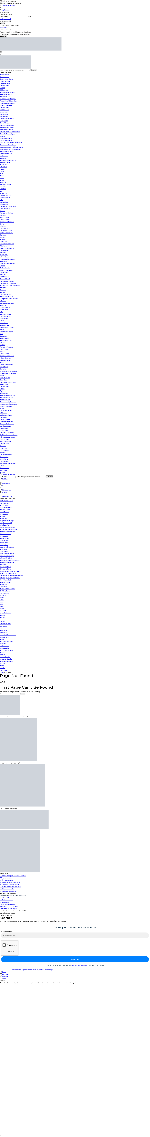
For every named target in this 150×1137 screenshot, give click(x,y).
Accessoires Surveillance (8, 373)
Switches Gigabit (5, 441)
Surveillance (4, 428)
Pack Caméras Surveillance (8, 434)
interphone (3, 287)
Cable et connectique (7, 243)
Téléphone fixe (5, 399)
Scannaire (3, 289)
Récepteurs (4, 366)
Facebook (3, 27)
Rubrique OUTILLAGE (7, 281)
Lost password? (5, 18)
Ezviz (1, 333)
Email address (5, 29)
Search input (4, 70)
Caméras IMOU (5, 419)
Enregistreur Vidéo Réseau (9, 298)
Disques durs (4, 386)
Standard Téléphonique (8, 401)
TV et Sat (3, 182)
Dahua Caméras (5, 250)
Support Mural (4, 443)
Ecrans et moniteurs (6, 270)
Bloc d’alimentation (6, 296)
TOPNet (2, 292)
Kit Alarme (3, 412)
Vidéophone (4, 318)
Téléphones (4, 393)
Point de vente (5, 377)
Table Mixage (4, 338)
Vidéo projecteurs (6, 406)
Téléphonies (4, 261)
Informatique (4, 74)
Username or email (7, 14)
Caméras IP (3, 417)
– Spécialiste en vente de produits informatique (37, 969)
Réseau (2, 210)
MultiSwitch (4, 309)
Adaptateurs (4, 245)
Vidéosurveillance (6, 138)
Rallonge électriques (7, 248)
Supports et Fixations (7, 432)
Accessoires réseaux (7, 355)
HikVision (3, 300)
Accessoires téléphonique (8, 371)
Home (2, 672)
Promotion (3, 448)
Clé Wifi (2, 344)
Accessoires (4, 430)
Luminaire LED (4, 325)
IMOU (2, 362)
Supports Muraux (5, 314)
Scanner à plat (4, 467)
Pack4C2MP (4, 384)
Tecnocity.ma (16, 969)
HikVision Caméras (6, 454)
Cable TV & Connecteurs (8, 382)
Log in (2, 23)
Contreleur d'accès (6, 410)
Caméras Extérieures (7, 423)
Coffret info (4, 349)
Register (3, 36)
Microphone (4, 322)
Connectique (4, 272)
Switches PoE (4, 439)
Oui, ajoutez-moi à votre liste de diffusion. (15, 34)
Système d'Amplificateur (8, 463)
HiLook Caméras (5, 358)
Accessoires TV (5, 307)
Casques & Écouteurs (7, 303)
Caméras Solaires (6, 426)
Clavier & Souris (5, 278)
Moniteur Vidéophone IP (8, 331)
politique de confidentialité (80, 965)
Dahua (2, 320)
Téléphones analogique (7, 395)
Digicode (3, 390)
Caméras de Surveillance (8, 283)
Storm (2, 408)
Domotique (3, 241)
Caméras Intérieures (7, 421)
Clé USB (2, 265)
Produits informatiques (7, 259)
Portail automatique (6, 364)
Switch (2, 351)
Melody (2, 452)
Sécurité (3, 226)
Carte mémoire (5, 267)
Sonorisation (4, 456)
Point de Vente (5, 208)
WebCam (3, 274)
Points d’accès (5, 353)
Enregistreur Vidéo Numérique (10, 285)
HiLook (2, 329)
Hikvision (3, 252)
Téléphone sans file (6, 397)
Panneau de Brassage (7, 327)
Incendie (2, 472)
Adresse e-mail (7, 931)
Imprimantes (4, 254)
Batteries (3, 369)
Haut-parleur (4, 461)
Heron (2, 375)
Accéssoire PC (4, 276)
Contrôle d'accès (5, 294)
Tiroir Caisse (4, 379)
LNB (1, 311)
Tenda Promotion (6, 340)
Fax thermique (4, 450)
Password (4, 16)
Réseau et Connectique (7, 437)
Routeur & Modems (6, 347)
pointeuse (3, 470)
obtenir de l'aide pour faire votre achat (13, 895)
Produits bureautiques (7, 263)
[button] (0, 1135)
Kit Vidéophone (5, 360)
